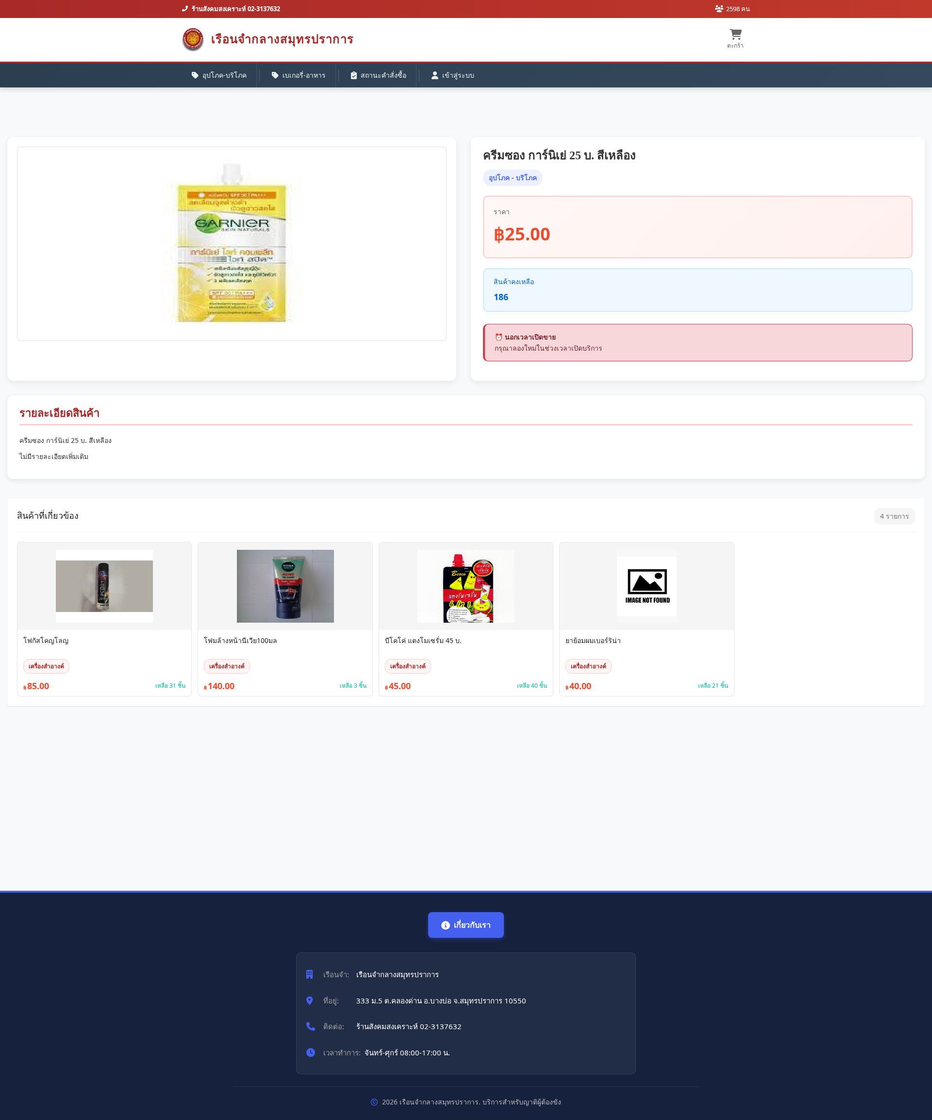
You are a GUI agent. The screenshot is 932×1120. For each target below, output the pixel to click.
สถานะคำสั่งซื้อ (383, 75)
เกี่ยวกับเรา (472, 924)
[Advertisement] (298, 794)
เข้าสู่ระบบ (458, 75)
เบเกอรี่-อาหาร (304, 75)
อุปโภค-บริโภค (224, 75)
